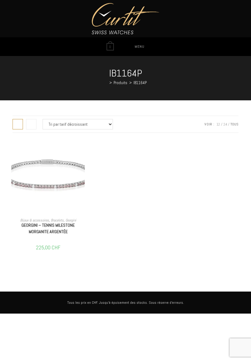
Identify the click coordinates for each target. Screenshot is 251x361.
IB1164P (140, 82)
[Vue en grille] (18, 124)
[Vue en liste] (31, 124)
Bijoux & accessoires (34, 220)
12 (218, 124)
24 (225, 124)
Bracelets (57, 220)
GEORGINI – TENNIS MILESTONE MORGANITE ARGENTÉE (48, 228)
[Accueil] (105, 82)
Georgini (71, 220)
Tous (234, 124)
